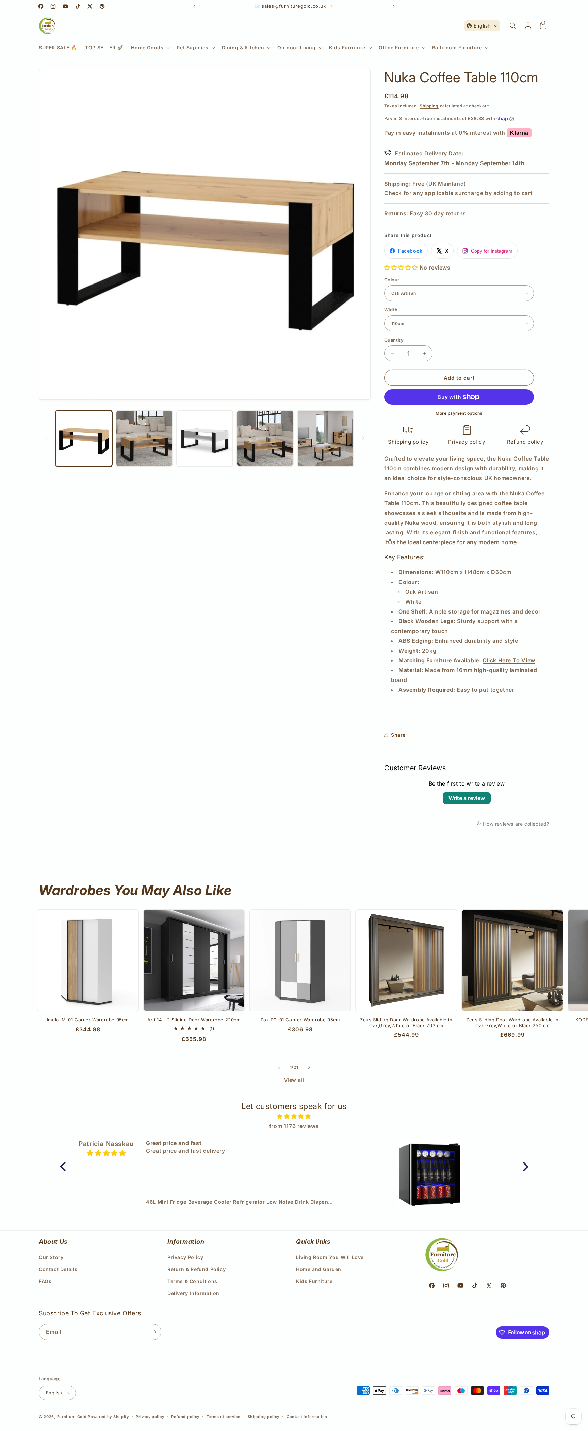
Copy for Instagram (491, 251)
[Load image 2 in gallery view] (144, 438)
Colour (391, 279)
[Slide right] (363, 438)
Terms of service (224, 1416)
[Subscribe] (153, 1332)
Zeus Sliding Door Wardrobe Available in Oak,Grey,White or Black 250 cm (512, 1022)
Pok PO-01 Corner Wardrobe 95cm (300, 1019)
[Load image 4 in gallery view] (264, 438)
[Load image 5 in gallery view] (325, 438)
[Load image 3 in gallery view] (204, 438)
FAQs (45, 1281)
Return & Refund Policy (196, 1269)
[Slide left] (46, 438)
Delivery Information (193, 1293)
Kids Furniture (314, 1281)
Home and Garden (318, 1269)
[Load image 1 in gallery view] (83, 438)
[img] (294, 1116)
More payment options (459, 413)
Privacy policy (466, 441)
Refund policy (525, 441)
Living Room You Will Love (330, 1257)
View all (294, 1080)
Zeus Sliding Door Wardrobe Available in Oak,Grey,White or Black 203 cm (406, 1022)
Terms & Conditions (192, 1281)
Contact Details (58, 1269)
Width (390, 309)
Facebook (410, 251)
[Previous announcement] (194, 6)
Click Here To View (509, 660)
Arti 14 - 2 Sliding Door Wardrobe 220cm (193, 1019)
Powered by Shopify (108, 1416)
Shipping (429, 105)
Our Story (51, 1257)
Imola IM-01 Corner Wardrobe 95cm (88, 1019)
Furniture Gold (72, 1416)
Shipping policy (408, 441)
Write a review (466, 798)
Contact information (307, 1416)
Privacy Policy (185, 1257)
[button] (150, 47)
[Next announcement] (393, 6)
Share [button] (398, 735)
